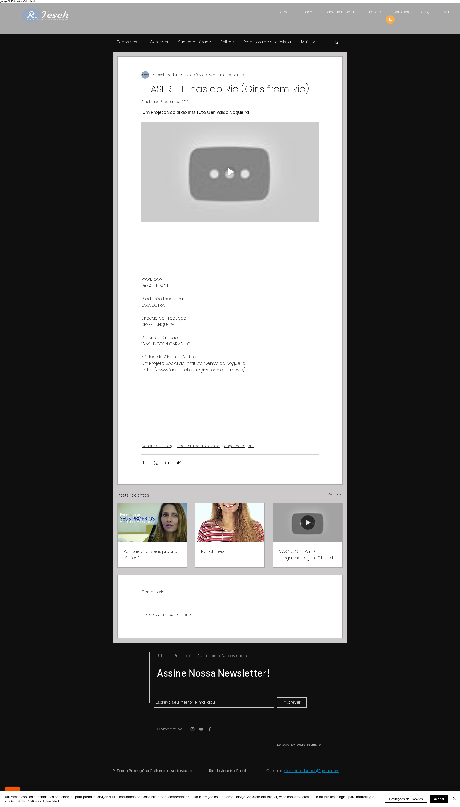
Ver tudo (335, 494)
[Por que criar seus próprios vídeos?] (152, 522)
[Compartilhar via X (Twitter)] (155, 462)
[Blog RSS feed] (390, 19)
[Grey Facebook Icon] (209, 729)
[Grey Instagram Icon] (192, 729)
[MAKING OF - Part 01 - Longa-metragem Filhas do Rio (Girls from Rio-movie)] (307, 522)
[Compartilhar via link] (179, 462)
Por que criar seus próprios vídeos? (151, 554)
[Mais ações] (316, 75)
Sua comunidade (194, 42)
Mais (305, 42)
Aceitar (439, 798)
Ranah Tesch (214, 551)
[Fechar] (454, 799)
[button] (336, 42)
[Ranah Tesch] (230, 522)
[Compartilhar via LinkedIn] (167, 462)
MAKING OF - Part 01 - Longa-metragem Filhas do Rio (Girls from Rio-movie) (307, 554)
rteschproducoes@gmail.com (311, 771)
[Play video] (230, 172)
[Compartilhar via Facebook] (143, 462)
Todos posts (128, 42)
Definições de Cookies (406, 798)
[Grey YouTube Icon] (201, 729)
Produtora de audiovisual (268, 42)
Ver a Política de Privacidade (39, 801)
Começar (159, 42)
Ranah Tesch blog (157, 446)
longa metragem (239, 446)
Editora (227, 42)
